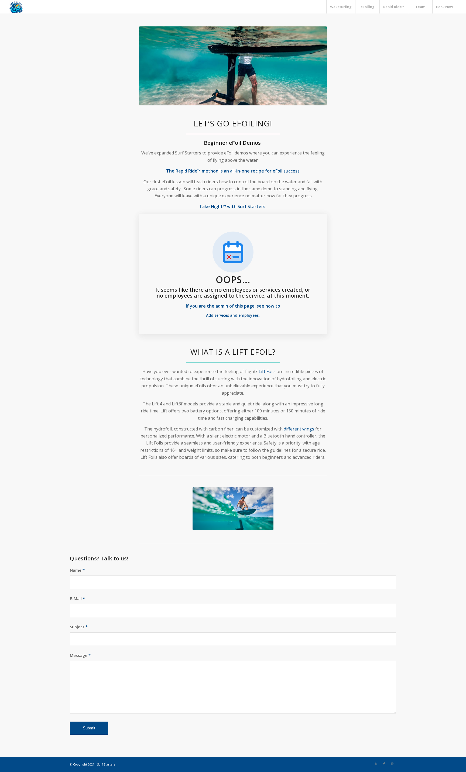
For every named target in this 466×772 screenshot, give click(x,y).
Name (77, 570)
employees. (249, 315)
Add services (218, 315)
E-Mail (77, 598)
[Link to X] (376, 764)
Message (80, 655)
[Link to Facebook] (384, 764)
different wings (299, 429)
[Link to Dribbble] (392, 764)
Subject (79, 626)
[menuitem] (340, 6)
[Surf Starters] (16, 6)
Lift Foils (267, 371)
